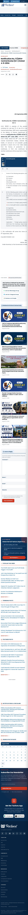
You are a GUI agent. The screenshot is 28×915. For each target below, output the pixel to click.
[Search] (26, 15)
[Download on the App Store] (19, 816)
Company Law (4, 856)
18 (6, 758)
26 (10, 760)
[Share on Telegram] (16, 74)
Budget (14, 15)
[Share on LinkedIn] (9, 74)
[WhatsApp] (20, 833)
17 (2, 758)
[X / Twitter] (6, 833)
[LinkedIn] (13, 833)
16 (25, 755)
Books (7, 1)
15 (21, 755)
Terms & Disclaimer (12, 906)
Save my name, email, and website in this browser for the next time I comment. (13, 496)
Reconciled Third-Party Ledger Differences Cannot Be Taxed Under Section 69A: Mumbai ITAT (13, 625)
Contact (3, 894)
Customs (3, 845)
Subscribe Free (7, 788)
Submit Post (16, 1)
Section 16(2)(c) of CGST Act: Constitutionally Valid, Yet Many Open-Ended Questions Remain (12, 580)
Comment (5, 459)
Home (2, 15)
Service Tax (20, 15)
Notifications (4, 871)
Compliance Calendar (6, 878)
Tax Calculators (4, 881)
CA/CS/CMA (4, 865)
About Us (3, 887)
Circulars (3, 874)
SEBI (2, 858)
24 (3, 760)
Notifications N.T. (16, 51)
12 (10, 755)
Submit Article (4, 890)
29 (21, 760)
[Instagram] (17, 833)
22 (21, 758)
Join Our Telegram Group (12, 294)
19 (10, 758)
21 (17, 758)
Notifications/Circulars (16, 69)
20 (14, 758)
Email (4, 483)
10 (2, 755)
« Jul (2, 766)
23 (25, 758)
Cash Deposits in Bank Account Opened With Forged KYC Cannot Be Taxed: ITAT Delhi (13, 669)
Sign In (23, 1)
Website (4, 490)
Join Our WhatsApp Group (12, 290)
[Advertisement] (14, 32)
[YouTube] (9, 833)
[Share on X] (6, 74)
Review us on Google (10, 298)
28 (17, 760)
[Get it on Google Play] (9, 816)
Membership (4, 896)
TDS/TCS (3, 847)
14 (17, 755)
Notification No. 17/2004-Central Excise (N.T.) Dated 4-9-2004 (13, 60)
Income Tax (7, 15)
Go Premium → (14, 557)
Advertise (3, 892)
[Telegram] (24, 833)
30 (25, 760)
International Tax (5, 849)
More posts (4, 597)
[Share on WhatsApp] (13, 74)
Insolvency (3, 863)
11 (6, 755)
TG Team (5, 67)
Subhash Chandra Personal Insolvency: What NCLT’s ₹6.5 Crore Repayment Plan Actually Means (13, 662)
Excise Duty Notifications (15, 277)
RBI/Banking (4, 860)
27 (14, 760)
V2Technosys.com (5, 904)
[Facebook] (2, 833)
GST (2, 842)
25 (6, 760)
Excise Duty (8, 51)
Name (4, 477)
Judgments (3, 876)
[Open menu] (25, 5)
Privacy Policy (4, 906)
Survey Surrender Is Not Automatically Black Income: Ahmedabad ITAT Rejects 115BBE (13, 617)
